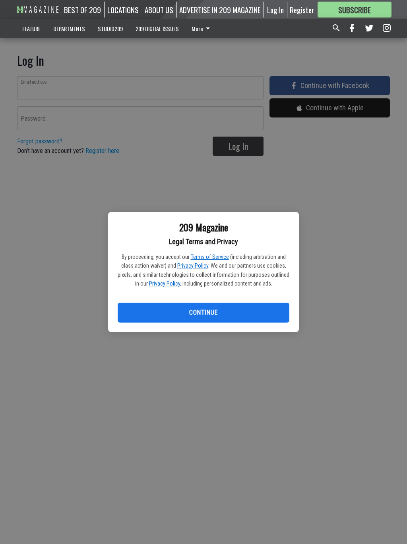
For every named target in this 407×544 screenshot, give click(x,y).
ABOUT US (159, 9)
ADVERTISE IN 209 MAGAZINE (220, 9)
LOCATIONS (123, 9)
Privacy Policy (192, 265)
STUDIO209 (110, 28)
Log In (275, 9)
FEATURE (31, 28)
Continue (203, 312)
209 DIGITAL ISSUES (157, 28)
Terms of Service (210, 257)
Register (302, 9)
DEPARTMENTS (69, 28)
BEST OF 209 (82, 9)
